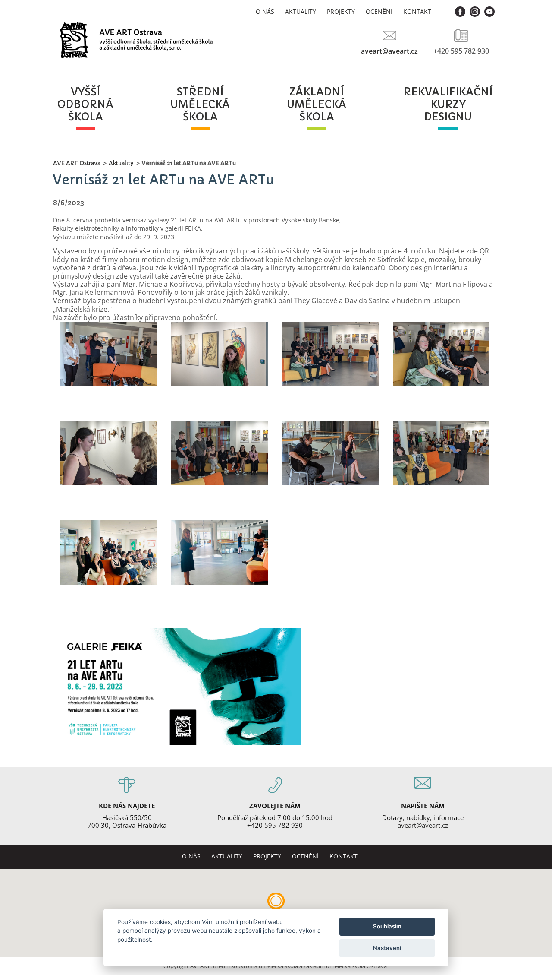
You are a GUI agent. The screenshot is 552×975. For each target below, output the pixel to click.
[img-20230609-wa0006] (441, 355)
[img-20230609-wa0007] (330, 355)
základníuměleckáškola (316, 104)
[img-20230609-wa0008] (441, 454)
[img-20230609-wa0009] (330, 454)
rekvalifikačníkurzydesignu (447, 104)
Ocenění (379, 11)
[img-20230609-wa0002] (219, 454)
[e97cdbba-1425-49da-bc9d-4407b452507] (219, 553)
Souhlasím (387, 926)
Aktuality (300, 11)
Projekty (341, 11)
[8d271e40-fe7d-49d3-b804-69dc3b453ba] (108, 553)
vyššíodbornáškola (85, 104)
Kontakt (417, 11)
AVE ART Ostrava (76, 163)
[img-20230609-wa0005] (219, 355)
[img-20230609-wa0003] (108, 355)
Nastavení (387, 947)
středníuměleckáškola (200, 104)
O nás (265, 11)
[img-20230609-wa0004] (108, 454)
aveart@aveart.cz (389, 50)
